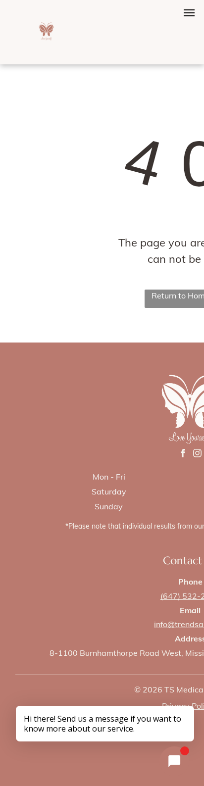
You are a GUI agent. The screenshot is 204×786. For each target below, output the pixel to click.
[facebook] (183, 454)
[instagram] (197, 454)
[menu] (189, 13)
